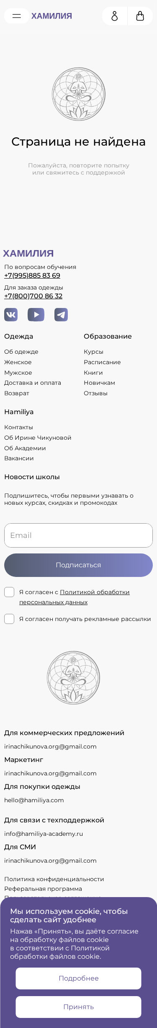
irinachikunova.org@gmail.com (50, 746)
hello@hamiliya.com (34, 800)
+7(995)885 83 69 (32, 275)
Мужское (18, 372)
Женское (18, 362)
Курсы (93, 351)
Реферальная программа (43, 888)
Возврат (16, 393)
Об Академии (25, 448)
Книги (93, 372)
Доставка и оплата (32, 382)
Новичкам (99, 382)
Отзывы (96, 393)
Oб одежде (21, 351)
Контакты (18, 427)
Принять (78, 1007)
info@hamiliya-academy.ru (43, 834)
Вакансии (19, 458)
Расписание (102, 362)
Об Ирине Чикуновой (38, 437)
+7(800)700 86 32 (33, 296)
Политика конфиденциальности (54, 879)
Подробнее (79, 978)
